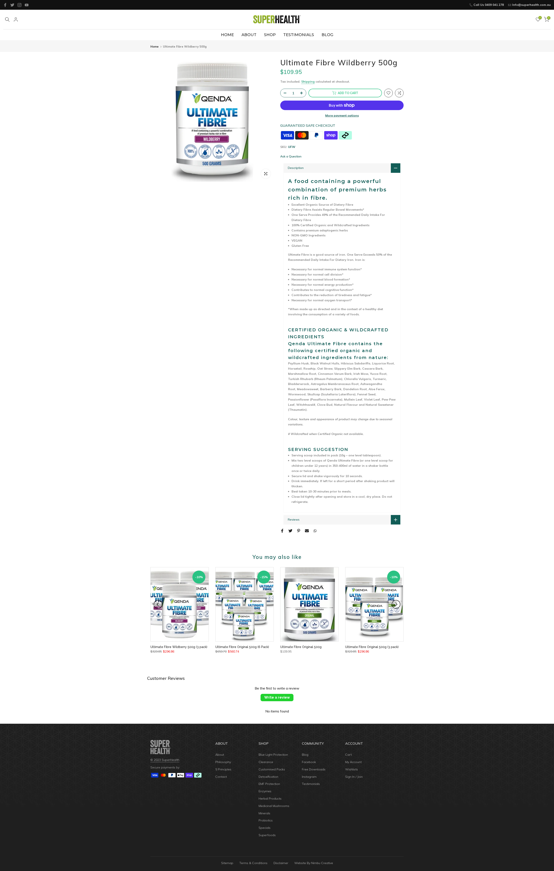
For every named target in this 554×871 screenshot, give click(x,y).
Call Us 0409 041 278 (488, 5)
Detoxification (268, 777)
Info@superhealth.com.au (531, 5)
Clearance (266, 762)
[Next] (396, 604)
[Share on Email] (307, 531)
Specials (265, 828)
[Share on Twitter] (290, 531)
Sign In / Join (354, 777)
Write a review (277, 697)
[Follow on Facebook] (5, 5)
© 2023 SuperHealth (164, 760)
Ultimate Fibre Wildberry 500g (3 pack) (178, 647)
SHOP (270, 34)
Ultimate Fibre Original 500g (301, 647)
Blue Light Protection (273, 755)
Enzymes (265, 791)
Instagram (309, 777)
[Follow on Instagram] (19, 5)
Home (154, 46)
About (219, 755)
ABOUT (249, 34)
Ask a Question (290, 156)
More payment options (342, 115)
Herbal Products (270, 798)
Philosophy (223, 762)
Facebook (309, 762)
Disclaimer (281, 863)
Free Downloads (313, 769)
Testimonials (311, 784)
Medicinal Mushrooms (274, 806)
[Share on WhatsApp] (315, 531)
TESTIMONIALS (298, 34)
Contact (221, 777)
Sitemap (227, 863)
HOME (227, 34)
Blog (305, 755)
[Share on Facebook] (282, 531)
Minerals (264, 813)
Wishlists (351, 769)
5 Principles (223, 769)
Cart (348, 755)
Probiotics (266, 820)
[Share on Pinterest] (299, 531)
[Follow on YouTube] (27, 5)
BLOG (327, 34)
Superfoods (267, 835)
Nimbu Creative (322, 863)
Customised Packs (272, 769)
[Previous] (158, 604)
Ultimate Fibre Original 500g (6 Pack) (242, 647)
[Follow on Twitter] (12, 5)
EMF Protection (269, 784)
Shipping (308, 81)
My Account (353, 762)
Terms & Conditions (253, 863)
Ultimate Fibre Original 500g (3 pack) (372, 647)
